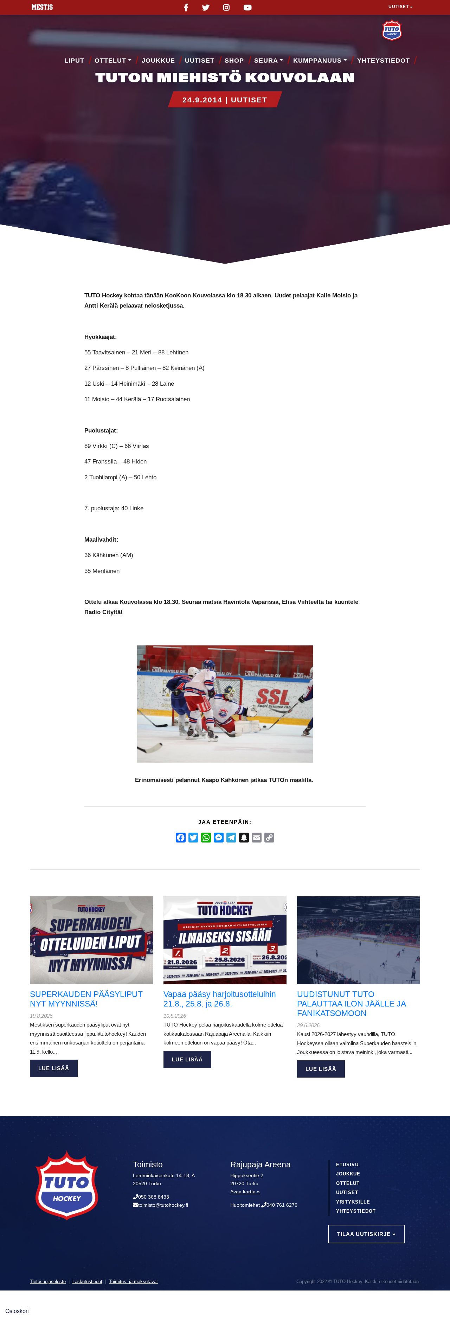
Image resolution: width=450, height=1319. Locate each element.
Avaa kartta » (245, 1191)
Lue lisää (53, 1068)
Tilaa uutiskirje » (366, 1234)
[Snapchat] (244, 837)
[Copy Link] (269, 837)
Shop (234, 60)
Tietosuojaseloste (48, 1281)
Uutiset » (400, 6)
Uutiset (199, 60)
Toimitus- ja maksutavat (133, 1281)
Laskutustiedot (87, 1281)
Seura (266, 60)
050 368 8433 (153, 1197)
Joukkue (158, 60)
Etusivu (347, 1164)
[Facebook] (180, 837)
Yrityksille (353, 1202)
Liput (74, 60)
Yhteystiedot (383, 60)
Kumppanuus (317, 60)
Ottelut (110, 60)
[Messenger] (218, 837)
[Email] (256, 837)
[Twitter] (193, 837)
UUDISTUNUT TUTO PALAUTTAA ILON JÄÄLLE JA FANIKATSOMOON (351, 1004)
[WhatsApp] (206, 837)
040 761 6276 (281, 1205)
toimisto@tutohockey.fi (163, 1205)
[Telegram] (231, 837)
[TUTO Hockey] (400, 30)
